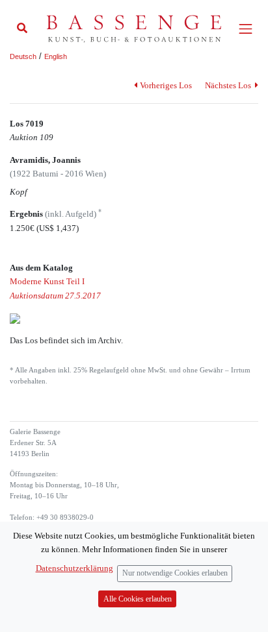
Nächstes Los (229, 85)
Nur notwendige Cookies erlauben (175, 573)
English (55, 56)
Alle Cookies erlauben (137, 599)
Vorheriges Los (165, 85)
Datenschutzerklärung (74, 568)
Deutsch (23, 56)
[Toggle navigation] (245, 29)
